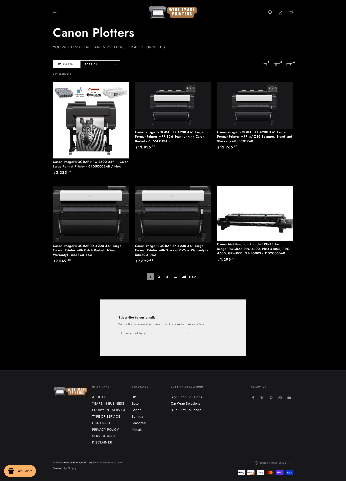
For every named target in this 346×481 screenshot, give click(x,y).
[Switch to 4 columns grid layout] (289, 64)
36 (184, 276)
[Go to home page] (173, 12)
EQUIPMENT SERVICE (109, 410)
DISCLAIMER (102, 442)
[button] (270, 12)
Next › (194, 276)
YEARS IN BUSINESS (108, 403)
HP (134, 397)
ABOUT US (100, 397)
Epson (136, 403)
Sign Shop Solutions (186, 397)
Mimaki (137, 429)
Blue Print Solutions (186, 410)
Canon (137, 410)
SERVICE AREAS (105, 436)
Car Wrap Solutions (185, 403)
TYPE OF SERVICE (106, 416)
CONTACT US (103, 423)
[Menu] (55, 12)
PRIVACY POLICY (105, 429)
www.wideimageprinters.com (80, 462)
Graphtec (139, 423)
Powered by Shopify (65, 468)
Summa (137, 416)
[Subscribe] (187, 333)
